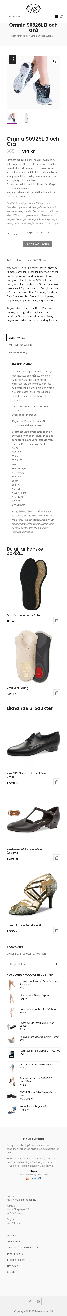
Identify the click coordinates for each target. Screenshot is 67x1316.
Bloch (23, 267)
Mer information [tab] (20, 345)
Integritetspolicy (16, 1259)
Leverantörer (14, 1241)
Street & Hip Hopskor (41, 296)
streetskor (39, 316)
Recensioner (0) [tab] (19, 352)
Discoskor (32, 271)
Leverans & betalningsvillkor (22, 1247)
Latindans (31, 312)
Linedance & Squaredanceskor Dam (26, 288)
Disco (38, 308)
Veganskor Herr (47, 300)
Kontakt (11, 1272)
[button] (55, 61)
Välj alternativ (56, 620)
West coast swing (38, 320)
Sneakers (40, 292)
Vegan (10, 320)
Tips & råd (12, 1265)
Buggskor (32, 267)
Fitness (10, 312)
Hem (13, 35)
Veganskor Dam (28, 300)
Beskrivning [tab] (17, 337)
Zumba (53, 320)
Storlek (12, 234)
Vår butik (11, 1235)
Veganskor (12, 300)
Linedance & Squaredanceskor (41, 284)
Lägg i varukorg (37, 244)
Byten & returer (15, 1253)
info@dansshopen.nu (24, 1199)
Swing (49, 316)
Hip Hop (20, 312)
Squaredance (25, 316)
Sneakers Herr (21, 296)
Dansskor (23, 35)
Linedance (43, 312)
